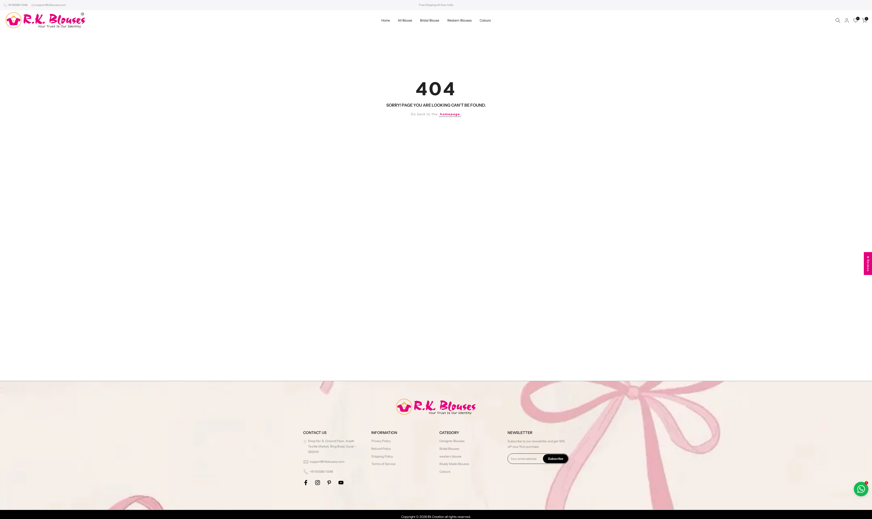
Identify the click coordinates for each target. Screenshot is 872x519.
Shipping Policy (382, 456)
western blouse (450, 456)
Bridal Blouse (429, 20)
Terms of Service (383, 464)
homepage (450, 114)
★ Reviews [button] (868, 263)
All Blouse (405, 20)
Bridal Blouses (449, 449)
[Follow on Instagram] (317, 482)
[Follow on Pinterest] (329, 482)
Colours (485, 20)
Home (385, 20)
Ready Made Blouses (454, 464)
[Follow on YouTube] (341, 482)
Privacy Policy (381, 441)
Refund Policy (381, 449)
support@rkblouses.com (50, 5)
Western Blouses (459, 20)
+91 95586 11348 (17, 5)
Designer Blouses (452, 441)
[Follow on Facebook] (305, 482)
